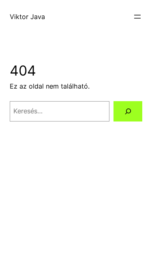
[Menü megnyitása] (137, 17)
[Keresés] (127, 111)
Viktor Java (27, 17)
